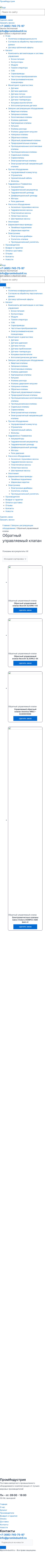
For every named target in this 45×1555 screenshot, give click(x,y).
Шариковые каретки (20, 230)
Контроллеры (17, 62)
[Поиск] (3, 17)
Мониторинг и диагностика (20, 85)
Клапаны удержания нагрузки (24, 132)
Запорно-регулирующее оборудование (25, 108)
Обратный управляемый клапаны (26, 140)
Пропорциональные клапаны (24, 152)
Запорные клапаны (19, 114)
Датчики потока (18, 94)
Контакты (10, 256)
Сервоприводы (17, 74)
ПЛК (13, 71)
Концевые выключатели (21, 103)
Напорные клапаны (19, 134)
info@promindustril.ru (13, 31)
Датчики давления (19, 91)
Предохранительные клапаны (24, 143)
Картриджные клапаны (21, 123)
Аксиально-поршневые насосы (25, 207)
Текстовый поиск (10, 552)
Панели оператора (19, 68)
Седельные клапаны (20, 155)
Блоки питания (17, 59)
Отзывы (9, 253)
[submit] (3, 1547)
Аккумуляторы (17, 187)
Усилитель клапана (19, 239)
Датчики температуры (21, 100)
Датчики (14, 88)
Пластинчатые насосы (21, 213)
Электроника (14, 233)
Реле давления (17, 201)
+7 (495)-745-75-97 (12, 26)
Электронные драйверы (21, 236)
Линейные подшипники (21, 227)
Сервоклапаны (17, 158)
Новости (9, 259)
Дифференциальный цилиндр (24, 196)
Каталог (9, 50)
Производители (13, 245)
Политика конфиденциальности (22, 39)
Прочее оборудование (18, 169)
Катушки (15, 126)
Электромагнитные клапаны (23, 161)
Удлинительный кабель (21, 178)
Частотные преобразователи (24, 76)
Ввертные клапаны (19, 111)
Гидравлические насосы (22, 210)
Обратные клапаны (19, 137)
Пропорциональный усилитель (25, 242)
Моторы (14, 198)
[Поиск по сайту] (22, 12)
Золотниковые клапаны (21, 117)
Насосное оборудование (19, 204)
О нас (8, 36)
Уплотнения (13, 222)
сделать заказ (25, 610)
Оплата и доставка (14, 251)
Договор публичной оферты (20, 47)
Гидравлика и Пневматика (20, 184)
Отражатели (16, 175)
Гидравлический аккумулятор (24, 190)
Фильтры (15, 181)
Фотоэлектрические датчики (24, 105)
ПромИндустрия (7, 1)
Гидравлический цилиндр (22, 193)
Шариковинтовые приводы (20, 224)
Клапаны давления (19, 120)
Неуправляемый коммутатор (24, 172)
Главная (6, 525)
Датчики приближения (21, 97)
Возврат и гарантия (14, 248)
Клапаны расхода (18, 129)
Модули (14, 65)
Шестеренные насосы (20, 219)
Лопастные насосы (19, 216)
